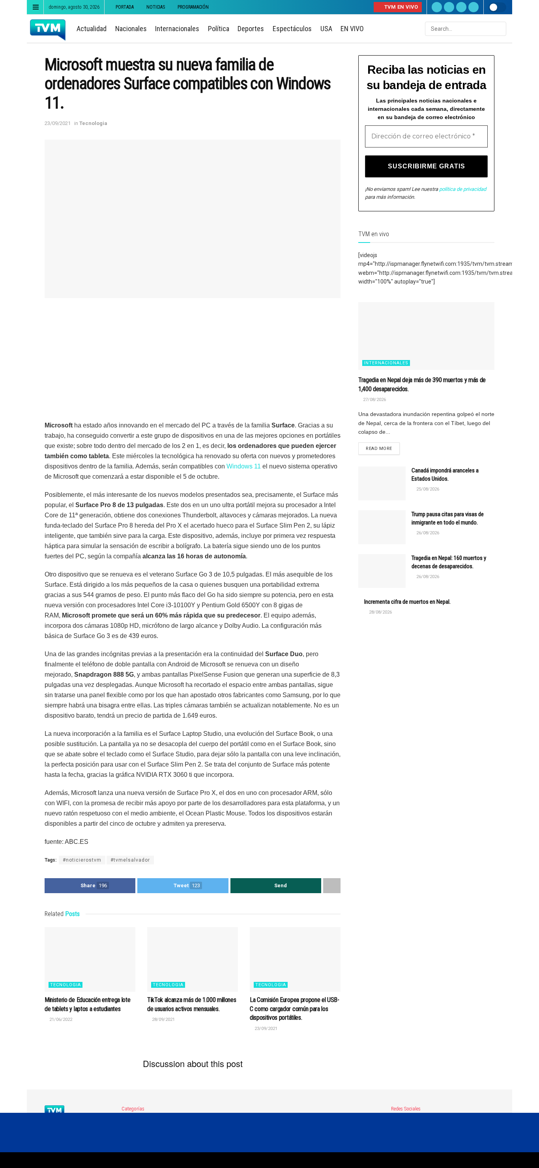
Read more (379, 448)
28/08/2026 (380, 612)
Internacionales (177, 28)
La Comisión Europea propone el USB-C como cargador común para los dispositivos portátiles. (294, 1008)
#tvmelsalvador (130, 860)
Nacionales (131, 28)
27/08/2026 (374, 399)
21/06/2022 (60, 1019)
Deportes (251, 28)
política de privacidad (462, 189)
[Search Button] (499, 29)
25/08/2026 (427, 489)
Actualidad (92, 28)
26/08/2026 (427, 532)
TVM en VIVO (400, 7)
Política (218, 28)
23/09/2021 (58, 123)
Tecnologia (93, 123)
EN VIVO (352, 28)
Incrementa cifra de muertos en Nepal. (407, 601)
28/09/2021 (163, 1019)
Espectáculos (292, 28)
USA (326, 28)
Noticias (155, 7)
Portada (125, 7)
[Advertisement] (193, 365)
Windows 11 (243, 466)
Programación (193, 7)
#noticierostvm (82, 860)
